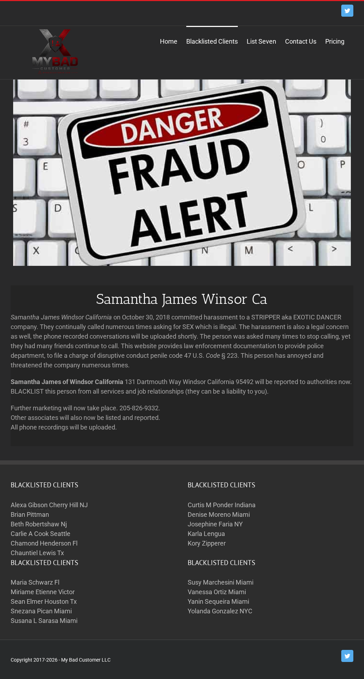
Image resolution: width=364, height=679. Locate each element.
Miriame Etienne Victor (43, 592)
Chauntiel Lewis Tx (37, 553)
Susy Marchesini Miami (220, 582)
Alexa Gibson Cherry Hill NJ (49, 505)
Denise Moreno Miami (219, 514)
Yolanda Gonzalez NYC (220, 611)
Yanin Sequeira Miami (218, 601)
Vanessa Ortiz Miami (217, 592)
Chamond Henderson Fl (44, 543)
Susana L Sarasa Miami (44, 620)
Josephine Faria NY (215, 524)
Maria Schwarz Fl (35, 582)
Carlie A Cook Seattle (40, 533)
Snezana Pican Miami (41, 611)
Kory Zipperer (207, 543)
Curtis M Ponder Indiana (222, 505)
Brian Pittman (30, 514)
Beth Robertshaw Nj (39, 524)
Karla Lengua (206, 533)
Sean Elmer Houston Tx (44, 601)
